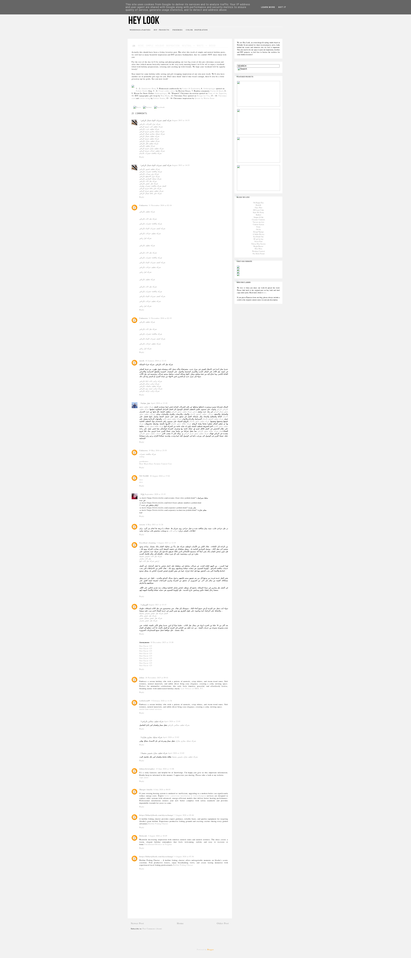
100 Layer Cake (258, 210)
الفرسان (145, 604)
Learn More (268, 7)
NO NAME (144, 476)
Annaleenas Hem (148, 88)
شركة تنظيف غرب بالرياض (149, 129)
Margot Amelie (146, 789)
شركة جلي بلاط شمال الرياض (150, 193)
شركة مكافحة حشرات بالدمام (150, 153)
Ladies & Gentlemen (191, 88)
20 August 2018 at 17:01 (160, 476)
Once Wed (258, 207)
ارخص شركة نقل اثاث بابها (149, 561)
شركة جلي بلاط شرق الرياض (150, 188)
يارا (143, 494)
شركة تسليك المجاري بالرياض (150, 179)
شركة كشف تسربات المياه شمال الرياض (156, 120)
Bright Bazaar (258, 246)
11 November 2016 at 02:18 (160, 205)
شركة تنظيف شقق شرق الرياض (151, 191)
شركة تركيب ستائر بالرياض (149, 384)
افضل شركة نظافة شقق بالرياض (210, 431)
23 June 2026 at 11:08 (165, 769)
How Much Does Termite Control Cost (155, 464)
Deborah (143, 836)
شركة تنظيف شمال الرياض (149, 136)
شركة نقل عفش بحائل (147, 616)
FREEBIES (178, 30)
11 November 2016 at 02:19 (160, 318)
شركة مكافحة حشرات (147, 454)
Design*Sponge (258, 232)
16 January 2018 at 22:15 (155, 361)
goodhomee (144, 461)
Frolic (258, 227)
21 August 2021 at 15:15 (153, 605)
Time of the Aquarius (217, 93)
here (264, 292)
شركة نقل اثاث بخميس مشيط (150, 556)
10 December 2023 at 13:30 (161, 642)
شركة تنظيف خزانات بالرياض (150, 233)
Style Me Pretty (258, 212)
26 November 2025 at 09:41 (156, 677)
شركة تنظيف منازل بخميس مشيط (154, 753)
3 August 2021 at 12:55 (166, 543)
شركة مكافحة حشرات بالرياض (150, 171)
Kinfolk (258, 205)
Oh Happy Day (258, 203)
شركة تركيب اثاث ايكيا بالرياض (150, 381)
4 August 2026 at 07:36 (184, 856)
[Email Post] (167, 107)
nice (141, 480)
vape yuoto (143, 777)
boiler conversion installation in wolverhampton (185, 796)
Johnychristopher (147, 769)
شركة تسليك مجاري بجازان (152, 737)
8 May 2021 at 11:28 (154, 524)
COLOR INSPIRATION (197, 30)
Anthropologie (209, 88)
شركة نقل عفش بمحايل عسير (150, 618)
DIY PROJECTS (161, 30)
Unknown (143, 205)
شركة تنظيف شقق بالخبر (171, 419)
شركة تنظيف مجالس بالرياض (152, 721)
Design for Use (203, 96)
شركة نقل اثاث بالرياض (148, 181)
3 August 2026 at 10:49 (157, 836)
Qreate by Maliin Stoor (204, 98)
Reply (141, 157)
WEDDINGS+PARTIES (140, 30)
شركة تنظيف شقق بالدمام (199, 421)
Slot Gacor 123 (145, 646)
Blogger (210, 949)
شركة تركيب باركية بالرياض (149, 391)
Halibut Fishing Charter (158, 824)
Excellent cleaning (147, 543)
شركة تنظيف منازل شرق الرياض (151, 148)
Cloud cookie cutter (167, 91)
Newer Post (137, 923)
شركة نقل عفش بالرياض (148, 183)
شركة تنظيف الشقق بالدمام (213, 419)
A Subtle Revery (258, 234)
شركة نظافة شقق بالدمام (181, 424)
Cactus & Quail (216, 91)
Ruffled (258, 215)
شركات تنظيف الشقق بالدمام (201, 414)
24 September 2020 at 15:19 (153, 494)
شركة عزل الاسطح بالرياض (149, 176)
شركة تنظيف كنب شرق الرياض (151, 127)
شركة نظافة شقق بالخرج (153, 426)
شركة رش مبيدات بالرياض (149, 174)
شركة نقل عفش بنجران (148, 620)
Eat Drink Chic (258, 236)
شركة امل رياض (145, 238)
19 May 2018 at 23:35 (158, 450)
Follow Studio (142, 91)
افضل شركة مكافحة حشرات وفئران (152, 186)
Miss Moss (258, 249)
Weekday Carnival (258, 251)
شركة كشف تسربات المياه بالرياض (152, 228)
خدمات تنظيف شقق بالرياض (150, 433)
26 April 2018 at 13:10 (153, 403)
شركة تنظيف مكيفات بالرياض (150, 386)
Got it (282, 7)
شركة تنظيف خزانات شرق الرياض (152, 151)
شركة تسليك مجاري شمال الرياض (152, 134)
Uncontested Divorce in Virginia (158, 844)
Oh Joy (258, 229)
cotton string (145, 98)
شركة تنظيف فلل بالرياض (148, 143)
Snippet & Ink (258, 217)
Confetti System (258, 224)
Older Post (223, 923)
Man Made (165, 96)
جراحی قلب (173, 531)
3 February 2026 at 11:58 (161, 701)
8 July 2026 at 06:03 (162, 789)
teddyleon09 (144, 700)
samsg (141, 456)
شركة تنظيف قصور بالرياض (149, 169)
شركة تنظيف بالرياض (147, 146)
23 (134, 46)
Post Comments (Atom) (152, 929)
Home (180, 923)
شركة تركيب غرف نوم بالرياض (150, 388)
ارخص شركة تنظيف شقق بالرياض (184, 412)
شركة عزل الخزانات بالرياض (149, 124)
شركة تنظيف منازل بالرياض (149, 141)
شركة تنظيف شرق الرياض (149, 139)
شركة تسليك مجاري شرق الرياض (151, 131)
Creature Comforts (258, 219)
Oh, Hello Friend (258, 253)
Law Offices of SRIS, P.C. (192, 688)
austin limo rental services (150, 709)
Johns (141, 677)
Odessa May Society (258, 244)
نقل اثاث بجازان (145, 559)
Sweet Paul (258, 241)
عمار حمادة (146, 403)
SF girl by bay (258, 239)
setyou (142, 524)
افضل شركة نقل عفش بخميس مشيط (153, 613)
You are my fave (258, 222)
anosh (141, 360)
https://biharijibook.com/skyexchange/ (156, 815)
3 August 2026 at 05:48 (184, 815)
